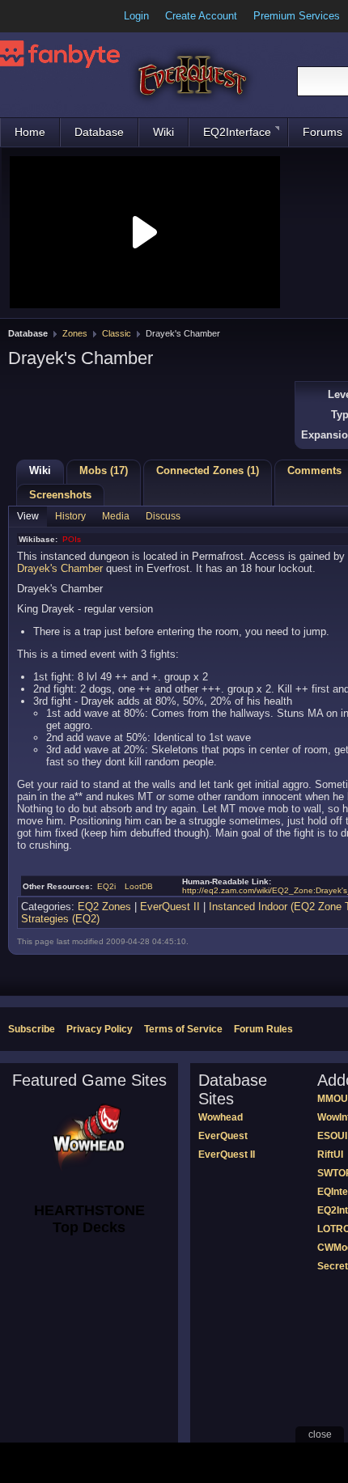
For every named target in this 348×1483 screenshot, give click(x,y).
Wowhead (220, 1117)
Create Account (201, 16)
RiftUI (330, 1154)
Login (136, 16)
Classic (116, 333)
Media (115, 516)
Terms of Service (183, 1029)
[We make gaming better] (51, 16)
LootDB (139, 886)
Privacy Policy (99, 1029)
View (28, 516)
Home (30, 131)
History (70, 516)
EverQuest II (170, 906)
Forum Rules (263, 1029)
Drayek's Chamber (60, 568)
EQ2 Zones (104, 906)
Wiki (163, 131)
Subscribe (31, 1029)
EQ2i (106, 886)
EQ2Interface (237, 131)
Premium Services (296, 16)
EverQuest (223, 1136)
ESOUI (332, 1136)
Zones (74, 333)
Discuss (163, 516)
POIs (71, 539)
